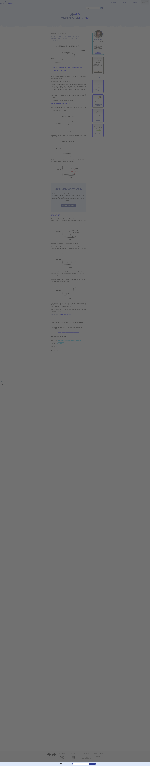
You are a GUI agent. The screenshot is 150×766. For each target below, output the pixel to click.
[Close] (149, 763)
